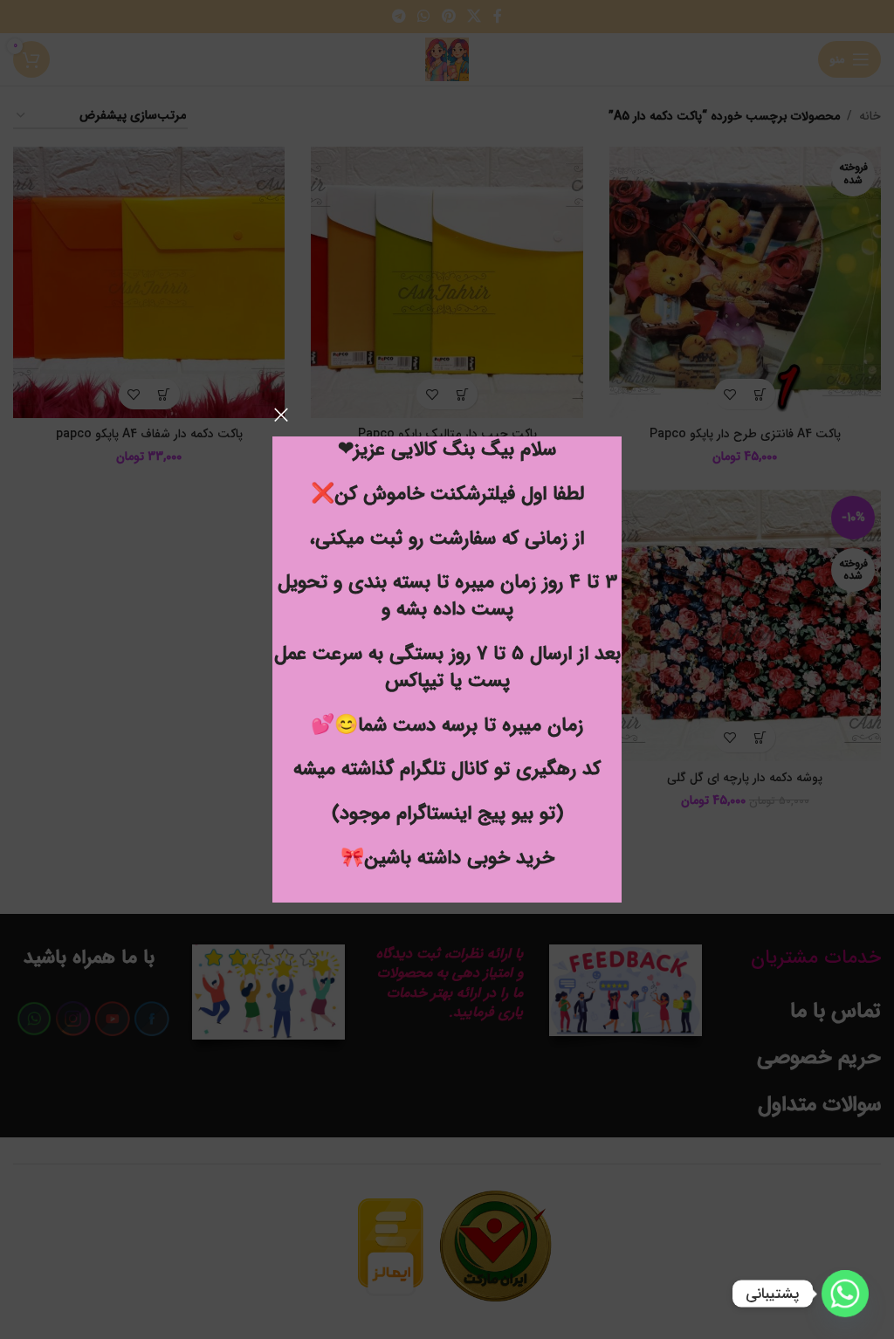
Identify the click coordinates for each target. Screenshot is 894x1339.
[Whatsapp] (845, 1293)
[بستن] (281, 414)
